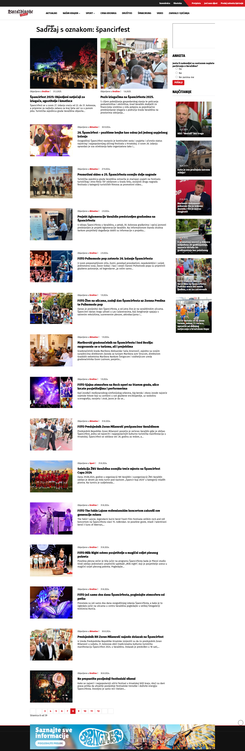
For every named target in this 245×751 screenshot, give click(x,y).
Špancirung (144, 13)
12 (98, 711)
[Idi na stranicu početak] (33, 711)
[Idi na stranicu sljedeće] (105, 711)
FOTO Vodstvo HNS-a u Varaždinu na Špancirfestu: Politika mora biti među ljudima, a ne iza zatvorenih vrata (192, 286)
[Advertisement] (193, 391)
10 (85, 711)
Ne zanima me (186, 77)
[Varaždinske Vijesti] (20, 12)
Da (180, 69)
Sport (92, 463)
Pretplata (196, 3)
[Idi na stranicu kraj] (111, 711)
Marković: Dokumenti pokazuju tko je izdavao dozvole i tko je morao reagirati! (190, 207)
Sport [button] (89, 13)
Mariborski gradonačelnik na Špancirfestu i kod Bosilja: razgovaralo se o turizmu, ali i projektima (115, 344)
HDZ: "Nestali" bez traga (191, 133)
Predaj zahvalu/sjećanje (232, 3)
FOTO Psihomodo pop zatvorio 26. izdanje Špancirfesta (115, 258)
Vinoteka (178, 3)
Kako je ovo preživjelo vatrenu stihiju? (194, 171)
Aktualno (51, 13)
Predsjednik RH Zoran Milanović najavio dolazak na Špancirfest (121, 637)
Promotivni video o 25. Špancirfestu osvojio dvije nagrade (117, 174)
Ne (180, 73)
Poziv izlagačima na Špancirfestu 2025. (127, 97)
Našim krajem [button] (70, 13)
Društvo (127, 13)
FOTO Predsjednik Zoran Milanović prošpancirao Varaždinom (118, 427)
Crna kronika (108, 13)
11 (91, 711)
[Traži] (203, 13)
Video (160, 13)
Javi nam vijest (211, 3)
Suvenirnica (164, 3)
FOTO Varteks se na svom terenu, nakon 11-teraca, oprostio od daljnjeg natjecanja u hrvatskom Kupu (193, 325)
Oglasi (50, 26)
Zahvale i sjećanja (179, 13)
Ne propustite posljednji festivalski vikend (107, 679)
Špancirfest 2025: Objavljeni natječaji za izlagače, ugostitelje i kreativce (57, 99)
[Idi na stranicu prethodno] (39, 711)
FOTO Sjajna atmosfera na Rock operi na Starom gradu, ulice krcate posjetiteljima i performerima (118, 386)
